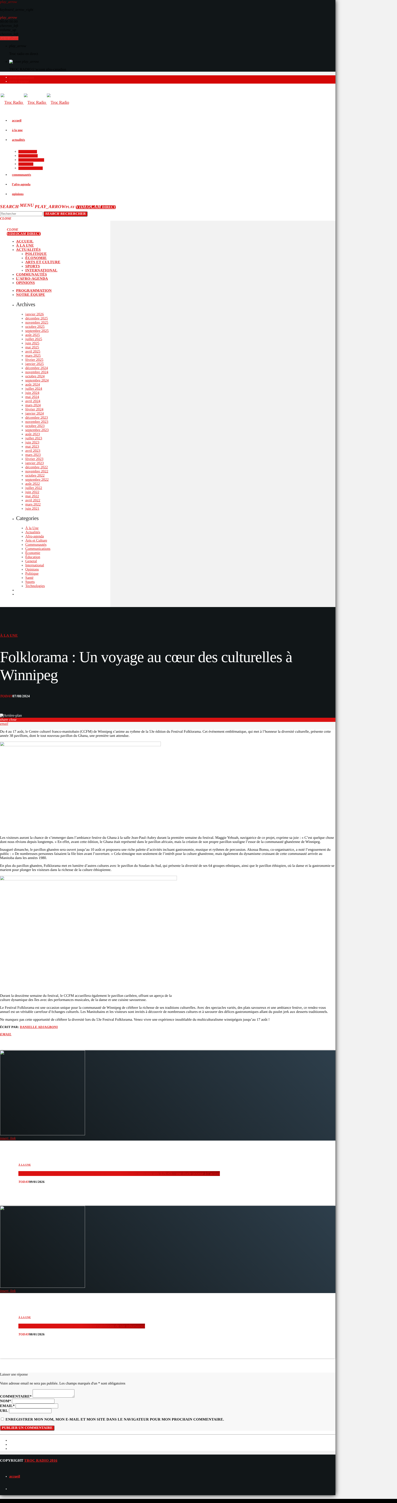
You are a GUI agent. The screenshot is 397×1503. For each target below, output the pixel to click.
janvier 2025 (34, 364)
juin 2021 (32, 509)
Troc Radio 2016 (40, 1461)
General (31, 561)
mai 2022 (32, 496)
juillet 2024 (33, 389)
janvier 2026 (34, 314)
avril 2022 (32, 500)
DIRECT (96, 207)
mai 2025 (32, 347)
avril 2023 (32, 451)
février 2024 (34, 409)
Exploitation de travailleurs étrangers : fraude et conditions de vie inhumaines (81, 1326)
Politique (32, 574)
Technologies (35, 586)
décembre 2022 (36, 467)
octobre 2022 (35, 475)
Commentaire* (16, 1396)
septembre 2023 (37, 430)
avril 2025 (32, 351)
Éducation (32, 557)
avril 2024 (32, 401)
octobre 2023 (35, 426)
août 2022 (32, 484)
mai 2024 (32, 397)
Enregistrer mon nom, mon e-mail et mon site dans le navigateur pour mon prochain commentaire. (115, 1419)
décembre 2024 (36, 368)
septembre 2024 (37, 380)
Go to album (9, 38)
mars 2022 (33, 504)
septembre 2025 (37, 331)
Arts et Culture (36, 540)
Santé (29, 578)
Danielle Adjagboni (39, 1027)
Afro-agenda (34, 536)
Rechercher (65, 214)
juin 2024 (32, 393)
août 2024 (32, 385)
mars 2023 (33, 455)
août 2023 (32, 434)
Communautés (35, 545)
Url (4, 1411)
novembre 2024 (36, 372)
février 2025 (34, 360)
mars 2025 (33, 356)
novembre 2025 (36, 323)
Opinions (32, 569)
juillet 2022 (33, 488)
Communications (37, 549)
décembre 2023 (36, 418)
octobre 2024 (35, 376)
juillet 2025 (33, 339)
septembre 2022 (37, 480)
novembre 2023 (36, 422)
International (34, 565)
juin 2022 (32, 492)
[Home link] (35, 102)
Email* (7, 1406)
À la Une (32, 528)
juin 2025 (32, 343)
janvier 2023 (34, 463)
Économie (32, 553)
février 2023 (34, 459)
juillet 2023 (33, 438)
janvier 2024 (34, 413)
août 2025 (32, 335)
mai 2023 (32, 447)
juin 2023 (32, 442)
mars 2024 (33, 405)
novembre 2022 (36, 471)
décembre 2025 (36, 318)
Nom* (5, 1401)
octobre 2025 (35, 327)
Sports (30, 582)
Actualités (32, 532)
